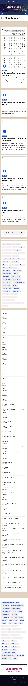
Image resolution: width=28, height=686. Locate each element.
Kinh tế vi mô (15, 255)
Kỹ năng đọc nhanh (20, 258)
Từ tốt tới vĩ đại (14, 294)
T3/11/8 (4, 337)
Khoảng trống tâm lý (7, 431)
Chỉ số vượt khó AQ (17, 250)
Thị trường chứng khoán (19, 282)
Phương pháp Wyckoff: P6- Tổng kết (11, 539)
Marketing (5, 264)
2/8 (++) (4, 353)
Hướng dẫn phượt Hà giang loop (10, 523)
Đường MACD (6, 472)
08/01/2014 (6, 215)
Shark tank (16, 273)
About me (5, 682)
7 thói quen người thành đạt (9, 244)
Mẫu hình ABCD (6, 498)
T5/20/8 (4, 322)
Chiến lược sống (14, 7)
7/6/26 (4, 394)
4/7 (3, 373)
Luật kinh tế (5, 261)
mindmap (22, 264)
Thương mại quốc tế (7, 282)
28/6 (3, 378)
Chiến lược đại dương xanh (18, 247)
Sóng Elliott (5, 467)
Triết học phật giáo (7, 288)
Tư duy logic (5, 294)
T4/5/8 (4, 347)
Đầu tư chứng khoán (19, 655)
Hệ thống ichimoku (7, 462)
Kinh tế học (21, 253)
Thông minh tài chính (16, 279)
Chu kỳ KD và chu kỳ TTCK (9, 503)
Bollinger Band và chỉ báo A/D (9, 436)
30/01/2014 (6, 143)
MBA (17, 264)
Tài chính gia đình (6, 291)
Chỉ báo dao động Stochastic (9, 457)
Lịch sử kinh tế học (14, 261)
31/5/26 (4, 399)
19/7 (3, 363)
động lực (5, 305)
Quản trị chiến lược (17, 270)
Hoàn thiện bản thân (7, 253)
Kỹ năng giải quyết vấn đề (8, 258)
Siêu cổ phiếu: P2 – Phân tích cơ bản (11, 587)
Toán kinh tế (15, 285)
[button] (23, 13)
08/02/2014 (6, 77)
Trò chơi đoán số (6, 421)
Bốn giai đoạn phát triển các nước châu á (12, 446)
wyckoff (14, 297)
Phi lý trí (5, 267)
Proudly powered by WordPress (10, 677)
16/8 (3, 332)
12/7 (3, 368)
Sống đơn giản (6, 276)
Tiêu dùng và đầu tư (7, 426)
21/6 (3, 383)
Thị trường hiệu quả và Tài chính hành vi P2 (13, 528)
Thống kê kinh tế (6, 285)
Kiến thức (4, 70)
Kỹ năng (18, 682)
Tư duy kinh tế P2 (6, 508)
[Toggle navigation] (13, 14)
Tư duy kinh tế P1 (6, 513)
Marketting (12, 264)
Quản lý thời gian (6, 270)
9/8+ (3, 342)
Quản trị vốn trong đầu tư (8, 487)
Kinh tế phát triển (6, 255)
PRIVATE (23, 682)
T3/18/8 (4, 327)
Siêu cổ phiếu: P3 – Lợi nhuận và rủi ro (12, 582)
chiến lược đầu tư (7, 250)
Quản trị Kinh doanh (7, 273)
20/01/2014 (6, 183)
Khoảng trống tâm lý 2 (7, 416)
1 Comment (20, 143)
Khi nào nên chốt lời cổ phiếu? (10, 518)
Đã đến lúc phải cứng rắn (8, 300)
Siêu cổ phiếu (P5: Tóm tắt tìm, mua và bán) (13, 577)
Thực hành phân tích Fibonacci (10, 493)
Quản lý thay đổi (12, 267)
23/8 (3, 317)
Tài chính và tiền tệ (17, 291)
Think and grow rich (16, 276)
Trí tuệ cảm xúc (16, 288)
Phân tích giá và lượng (8, 477)
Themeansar (13, 679)
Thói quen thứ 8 (6, 279)
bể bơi (18, 244)
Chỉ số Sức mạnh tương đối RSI (10, 452)
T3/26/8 (4, 312)
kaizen (15, 253)
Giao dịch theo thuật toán (8, 482)
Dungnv (13, 77)
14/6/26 (4, 388)
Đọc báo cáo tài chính (6, 658)
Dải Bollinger (5, 441)
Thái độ (14, 682)
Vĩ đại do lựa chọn (7, 297)
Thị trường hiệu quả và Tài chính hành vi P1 (13, 534)
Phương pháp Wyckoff (8, 404)
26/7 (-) (4, 358)
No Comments (21, 77)
